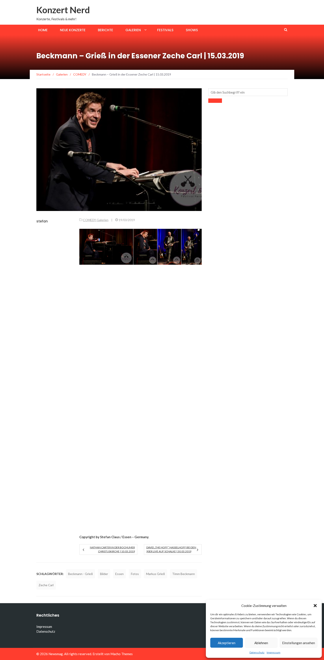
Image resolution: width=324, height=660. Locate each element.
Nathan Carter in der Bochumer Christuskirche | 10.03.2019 (112, 549)
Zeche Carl (46, 585)
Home (43, 30)
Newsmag (55, 654)
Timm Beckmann (183, 574)
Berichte (105, 30)
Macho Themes (121, 654)
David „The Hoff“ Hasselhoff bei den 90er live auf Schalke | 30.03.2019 (171, 549)
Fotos (135, 574)
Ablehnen (261, 643)
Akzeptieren (226, 643)
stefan (42, 221)
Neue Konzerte (73, 30)
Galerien (133, 30)
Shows (192, 30)
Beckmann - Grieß (80, 574)
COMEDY (89, 220)
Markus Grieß (155, 574)
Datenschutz (257, 652)
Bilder (104, 574)
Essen (119, 574)
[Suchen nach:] (248, 92)
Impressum (273, 652)
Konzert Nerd (63, 10)
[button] (315, 605)
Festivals (165, 30)
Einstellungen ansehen (298, 643)
